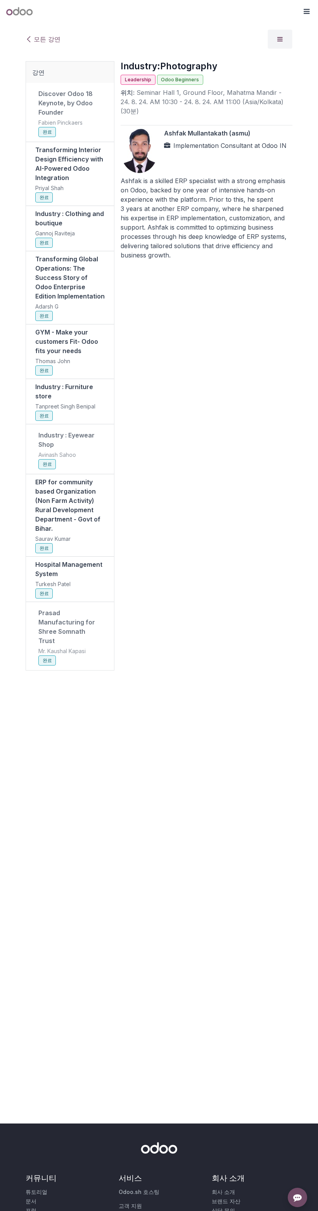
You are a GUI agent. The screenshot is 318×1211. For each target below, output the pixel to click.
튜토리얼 (36, 1192)
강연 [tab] (38, 72)
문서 (31, 1201)
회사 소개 (223, 1192)
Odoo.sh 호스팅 (139, 1192)
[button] (306, 11)
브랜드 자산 (226, 1201)
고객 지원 (130, 1205)
